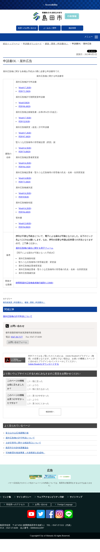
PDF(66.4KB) (24, 106)
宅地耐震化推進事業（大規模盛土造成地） (25, 453)
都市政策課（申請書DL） (13, 302)
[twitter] (41, 517)
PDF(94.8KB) (24, 227)
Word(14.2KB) (25, 163)
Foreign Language (65, 504)
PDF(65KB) (24, 197)
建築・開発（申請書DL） (57, 44)
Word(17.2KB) (25, 88)
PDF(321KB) (24, 121)
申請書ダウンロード (32, 44)
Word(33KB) (24, 103)
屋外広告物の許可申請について (17, 316)
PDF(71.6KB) (24, 182)
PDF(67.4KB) (24, 136)
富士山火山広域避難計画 (17, 433)
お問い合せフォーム (17, 342)
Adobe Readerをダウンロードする (43, 364)
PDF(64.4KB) (24, 212)
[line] (68, 517)
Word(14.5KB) (25, 148)
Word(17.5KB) (25, 118)
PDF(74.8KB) (24, 152)
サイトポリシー (24, 497)
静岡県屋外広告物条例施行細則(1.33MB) (34, 283)
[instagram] (59, 517)
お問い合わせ (41, 504)
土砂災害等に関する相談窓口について (23, 443)
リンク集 (7, 497)
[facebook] (50, 517)
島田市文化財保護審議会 (17, 448)
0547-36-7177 (17, 337)
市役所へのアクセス (15, 504)
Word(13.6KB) (25, 223)
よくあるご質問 (49, 28)
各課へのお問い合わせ (27, 28)
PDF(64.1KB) (24, 167)
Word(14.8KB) (25, 178)
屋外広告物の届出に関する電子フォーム (34, 248)
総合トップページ (11, 44)
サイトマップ (76, 497)
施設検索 (72, 28)
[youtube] (31, 517)
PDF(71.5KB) (24, 91)
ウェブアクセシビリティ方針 (50, 497)
